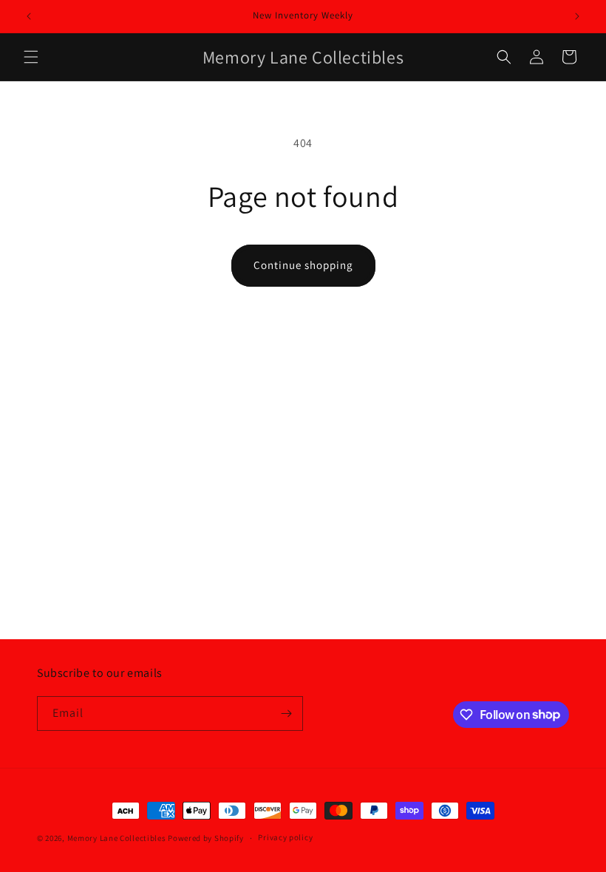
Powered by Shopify (206, 838)
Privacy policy (285, 837)
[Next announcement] (577, 16)
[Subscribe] (286, 713)
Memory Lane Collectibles (116, 838)
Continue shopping (303, 265)
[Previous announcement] (29, 16)
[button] (31, 57)
